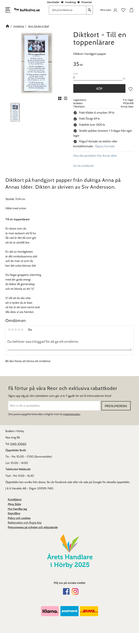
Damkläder (53, 2)
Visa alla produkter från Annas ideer (95, 155)
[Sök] (89, 10)
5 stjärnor (22, 329)
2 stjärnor (12, 329)
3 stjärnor (15, 329)
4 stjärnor (18, 329)
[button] (8, 10)
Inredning (70, 2)
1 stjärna (9, 329)
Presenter (86, 2)
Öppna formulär (105, 146)
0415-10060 (18, 444)
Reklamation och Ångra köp (25, 522)
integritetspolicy (71, 414)
